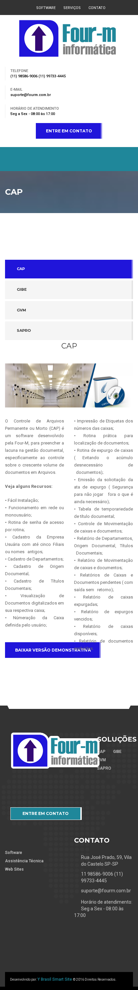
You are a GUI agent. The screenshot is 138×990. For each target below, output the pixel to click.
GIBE (22, 289)
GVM (21, 310)
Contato (97, 8)
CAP (21, 268)
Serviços (72, 8)
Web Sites (14, 869)
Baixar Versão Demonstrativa (53, 650)
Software (46, 8)
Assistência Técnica (24, 861)
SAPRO (24, 330)
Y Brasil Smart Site (55, 979)
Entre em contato (69, 130)
